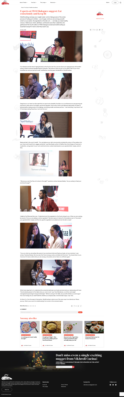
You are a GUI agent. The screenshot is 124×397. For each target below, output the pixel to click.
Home (22, 7)
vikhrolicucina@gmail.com (90, 384)
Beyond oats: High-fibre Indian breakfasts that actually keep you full (71, 338)
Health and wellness (34, 7)
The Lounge (43, 2)
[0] (93, 30)
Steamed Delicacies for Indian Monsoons (92, 337)
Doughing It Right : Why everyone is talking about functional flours (49, 338)
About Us (7, 389)
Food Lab (33, 2)
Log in (115, 2)
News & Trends (23, 2)
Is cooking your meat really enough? (29, 337)
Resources (52, 2)
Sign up (107, 2)
